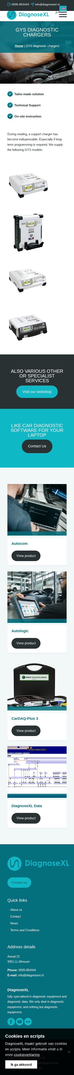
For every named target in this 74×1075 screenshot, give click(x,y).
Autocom (20, 544)
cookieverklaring (27, 1055)
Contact (15, 916)
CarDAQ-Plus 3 (25, 718)
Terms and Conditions (24, 930)
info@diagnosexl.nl (31, 975)
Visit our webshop (37, 392)
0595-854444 (20, 4)
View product (26, 556)
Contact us (19, 882)
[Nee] (69, 1052)
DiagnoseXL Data (27, 806)
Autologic (20, 631)
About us (16, 909)
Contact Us (37, 446)
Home (19, 46)
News (14, 923)
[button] (63, 8)
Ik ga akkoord (21, 1064)
